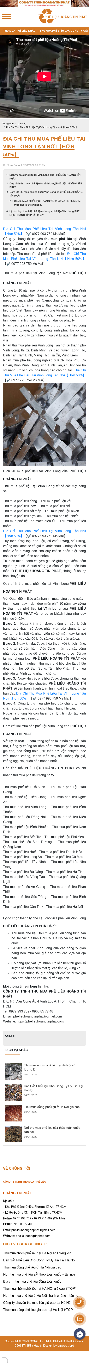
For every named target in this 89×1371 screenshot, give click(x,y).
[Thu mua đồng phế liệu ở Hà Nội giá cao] (13, 1106)
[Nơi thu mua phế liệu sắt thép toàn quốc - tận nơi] (13, 1127)
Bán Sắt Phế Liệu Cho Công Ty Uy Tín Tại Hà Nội (39, 1260)
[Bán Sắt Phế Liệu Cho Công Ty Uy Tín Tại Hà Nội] (13, 1085)
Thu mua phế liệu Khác (19, 30)
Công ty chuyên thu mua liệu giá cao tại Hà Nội (37, 1302)
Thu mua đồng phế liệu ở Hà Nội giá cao (52, 1107)
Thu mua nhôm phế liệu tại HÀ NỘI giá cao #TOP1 (40, 1288)
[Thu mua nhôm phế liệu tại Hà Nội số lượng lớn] (13, 1065)
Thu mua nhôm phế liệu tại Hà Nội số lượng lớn (37, 1253)
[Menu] (6, 16)
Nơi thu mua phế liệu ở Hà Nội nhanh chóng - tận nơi (41, 1295)
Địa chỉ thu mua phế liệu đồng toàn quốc (32, 1281)
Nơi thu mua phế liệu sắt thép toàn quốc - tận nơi (39, 1274)
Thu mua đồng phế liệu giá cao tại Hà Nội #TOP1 (39, 1310)
